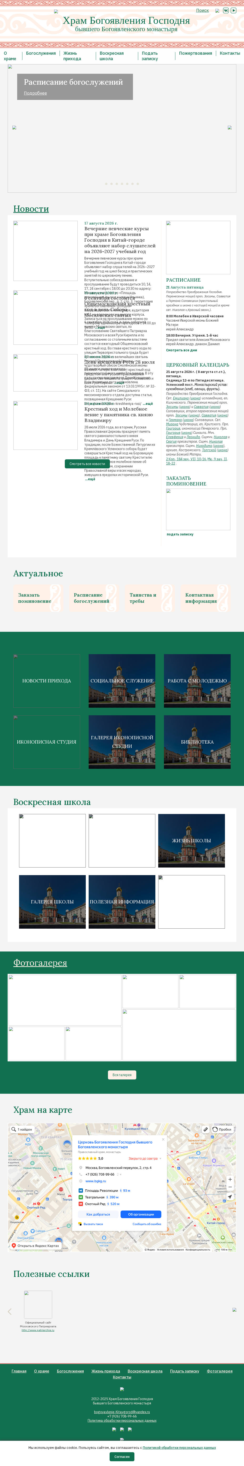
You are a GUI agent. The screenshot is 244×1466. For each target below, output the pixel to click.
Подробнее (35, 93)
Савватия (201, 407)
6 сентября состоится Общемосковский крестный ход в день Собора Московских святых (117, 306)
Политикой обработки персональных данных (179, 1448)
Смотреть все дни (181, 350)
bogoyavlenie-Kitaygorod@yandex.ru (122, 1412)
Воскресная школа (112, 55)
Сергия (171, 441)
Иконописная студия (46, 742)
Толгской (209, 450)
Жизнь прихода (72, 55)
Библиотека (197, 742)
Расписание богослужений (91, 598)
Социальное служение (122, 681)
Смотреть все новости (87, 464)
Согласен (122, 1457)
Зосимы (172, 407)
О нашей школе (52, 840)
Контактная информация (201, 598)
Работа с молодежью (197, 681)
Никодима (204, 446)
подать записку (179, 534)
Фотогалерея (40, 962)
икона (195, 398)
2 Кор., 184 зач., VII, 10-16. (186, 459)
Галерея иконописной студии (122, 742)
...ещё (89, 479)
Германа (175, 420)
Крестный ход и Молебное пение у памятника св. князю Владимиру (118, 414)
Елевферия (174, 437)
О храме (10, 55)
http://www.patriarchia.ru (38, 1330)
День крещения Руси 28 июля (119, 362)
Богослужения (41, 53)
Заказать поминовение (34, 598)
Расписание (183, 280)
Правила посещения (122, 840)
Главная (19, 1371)
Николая (220, 437)
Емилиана (181, 398)
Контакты (230, 53)
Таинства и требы (143, 598)
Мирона (172, 424)
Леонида (193, 437)
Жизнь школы (191, 840)
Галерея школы (52, 902)
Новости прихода (46, 681)
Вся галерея (122, 1075)
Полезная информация (122, 902)
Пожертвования (195, 53)
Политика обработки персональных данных (122, 1420)
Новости (31, 208)
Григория (173, 428)
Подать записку (150, 55)
